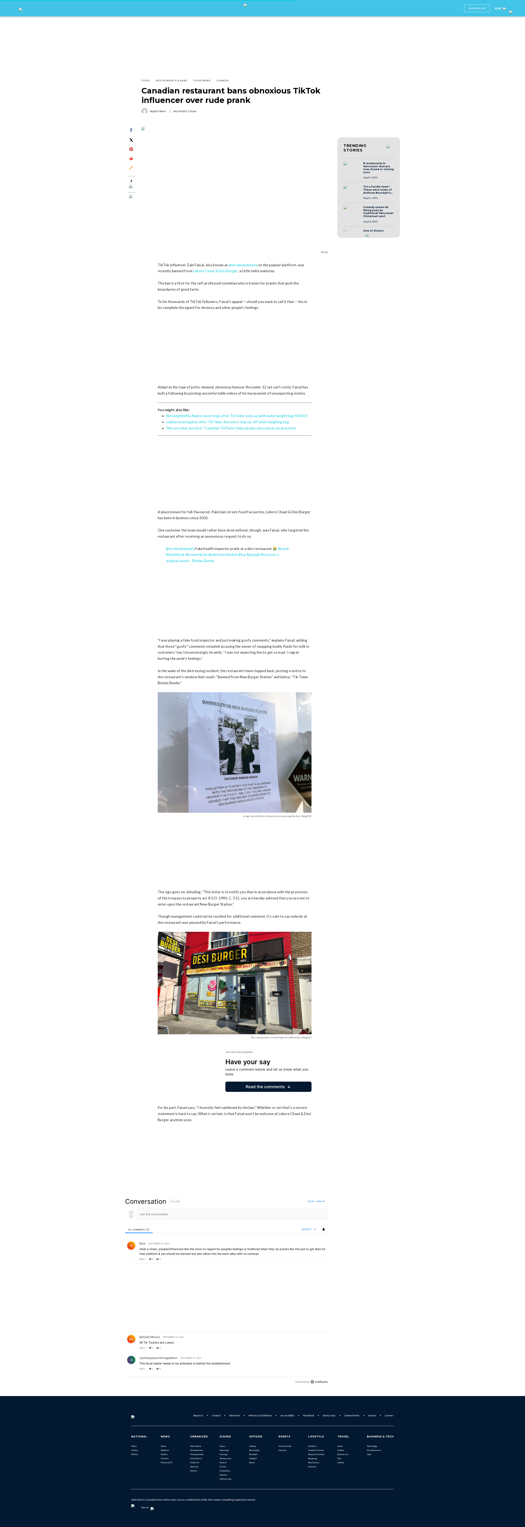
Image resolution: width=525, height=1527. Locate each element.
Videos (340, 1462)
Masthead (308, 1415)
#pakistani (216, 554)
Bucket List (342, 1454)
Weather (165, 1450)
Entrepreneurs (374, 1450)
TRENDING (355, 147)
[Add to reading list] (131, 197)
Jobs (369, 1454)
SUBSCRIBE (477, 8)
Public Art (194, 1462)
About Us (198, 1415)
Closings (224, 1454)
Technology (372, 1446)
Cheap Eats (225, 1470)
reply (142, 1259)
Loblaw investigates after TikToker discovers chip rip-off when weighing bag (227, 422)
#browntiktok (196, 554)
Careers (389, 1415)
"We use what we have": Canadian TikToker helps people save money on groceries (231, 428)
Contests (312, 1466)
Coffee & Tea (225, 1479)
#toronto (268, 554)
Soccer (252, 1462)
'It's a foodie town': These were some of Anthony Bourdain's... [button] (378, 189)
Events (223, 1466)
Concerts (282, 1450)
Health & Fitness (316, 1450)
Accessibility (287, 1415)
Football (253, 1458)
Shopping (312, 1458)
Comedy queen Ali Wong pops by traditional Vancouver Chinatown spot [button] (378, 212)
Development (196, 1450)
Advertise (234, 1415)
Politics (134, 1454)
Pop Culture (313, 1462)
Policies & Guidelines (260, 1415)
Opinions (194, 1466)
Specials (223, 1475)
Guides (340, 1450)
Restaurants (225, 1458)
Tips (339, 1458)
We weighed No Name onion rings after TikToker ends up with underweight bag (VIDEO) (237, 416)
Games (372, 1415)
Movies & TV (166, 1462)
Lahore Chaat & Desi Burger (215, 271)
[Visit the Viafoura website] (319, 1382)
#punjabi (253, 554)
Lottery (134, 1450)
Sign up (321, 1201)
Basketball (254, 1450)
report (321, 1259)
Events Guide (284, 1446)
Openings (224, 1450)
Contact (216, 1415)
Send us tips (329, 1415)
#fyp (242, 554)
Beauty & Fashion (316, 1454)
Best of (223, 1462)
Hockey (252, 1446)
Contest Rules (352, 1415)
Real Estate (195, 1446)
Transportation (197, 1454)
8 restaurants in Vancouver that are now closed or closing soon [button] (378, 168)
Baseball (253, 1454)
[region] (226, 1291)
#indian (232, 554)
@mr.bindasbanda (243, 265)
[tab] (139, 1229)
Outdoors (312, 1446)
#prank (283, 548)
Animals (165, 1458)
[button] (352, 167)
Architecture (196, 1458)
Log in (310, 1201)
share (311, 1259)
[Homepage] (139, 1415)
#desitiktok (175, 554)
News (134, 1446)
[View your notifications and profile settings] (324, 1229)
